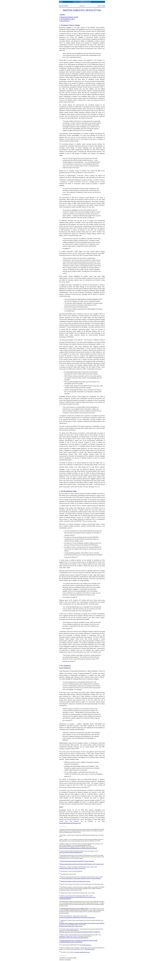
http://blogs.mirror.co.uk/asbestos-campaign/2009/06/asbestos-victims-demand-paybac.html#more (81, 923)
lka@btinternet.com (85, 1)
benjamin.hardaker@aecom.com (82, 952)
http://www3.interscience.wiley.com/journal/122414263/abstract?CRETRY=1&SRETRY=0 (79, 932)
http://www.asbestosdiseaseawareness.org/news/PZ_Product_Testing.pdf (77, 861)
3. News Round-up (64, 20)
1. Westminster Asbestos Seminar (68, 17)
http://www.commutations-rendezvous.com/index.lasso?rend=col (75, 881)
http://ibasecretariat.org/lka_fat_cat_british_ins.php (71, 926)
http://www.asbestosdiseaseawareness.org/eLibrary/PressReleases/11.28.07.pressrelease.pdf (82, 864)
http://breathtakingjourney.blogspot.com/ (70, 823)
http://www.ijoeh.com (86, 945)
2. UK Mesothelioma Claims (67, 19)
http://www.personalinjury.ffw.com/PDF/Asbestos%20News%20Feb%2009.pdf (77, 917)
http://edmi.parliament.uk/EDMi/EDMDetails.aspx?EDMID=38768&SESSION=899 (78, 848)
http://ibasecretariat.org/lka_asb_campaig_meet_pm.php (72, 868)
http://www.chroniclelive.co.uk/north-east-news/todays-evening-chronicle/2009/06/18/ (81, 878)
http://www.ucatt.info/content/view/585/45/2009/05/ (70, 852)
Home (61, 1)
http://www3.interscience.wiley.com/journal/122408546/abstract (73, 937)
